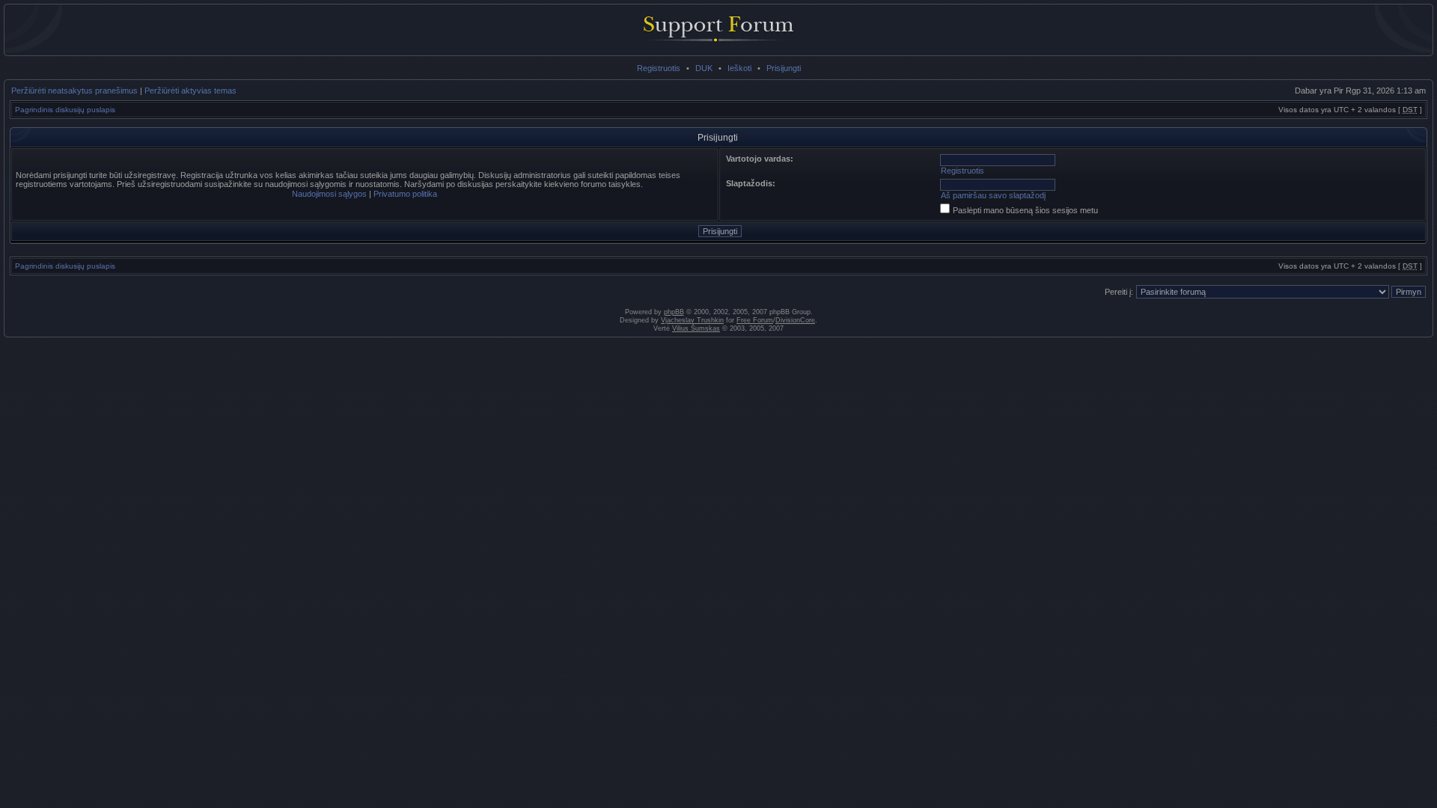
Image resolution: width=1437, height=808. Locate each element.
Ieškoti (739, 68)
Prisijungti (783, 68)
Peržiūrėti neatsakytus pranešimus (74, 90)
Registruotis (658, 68)
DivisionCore (795, 320)
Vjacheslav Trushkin (692, 320)
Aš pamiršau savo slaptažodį (993, 195)
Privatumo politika (405, 193)
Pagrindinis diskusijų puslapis (65, 109)
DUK (704, 68)
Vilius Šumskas (696, 328)
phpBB (674, 312)
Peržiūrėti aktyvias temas (190, 90)
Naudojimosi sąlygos (329, 193)
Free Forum (754, 320)
